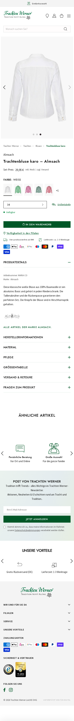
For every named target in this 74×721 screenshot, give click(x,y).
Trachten (27, 145)
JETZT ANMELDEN (37, 519)
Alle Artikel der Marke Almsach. (27, 327)
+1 (57, 190)
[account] (54, 16)
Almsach (8, 155)
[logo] (17, 15)
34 (8, 204)
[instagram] (11, 691)
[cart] (61, 16)
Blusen (39, 145)
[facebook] (4, 691)
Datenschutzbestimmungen (27, 530)
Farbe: (12, 180)
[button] (69, 15)
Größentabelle (64, 204)
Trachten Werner (11, 145)
